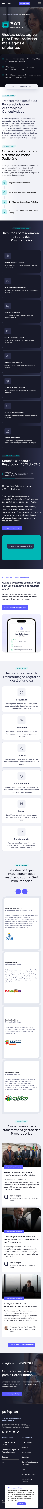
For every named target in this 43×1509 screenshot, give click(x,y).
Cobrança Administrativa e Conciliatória (10, 473)
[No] (36, 1488)
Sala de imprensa (28, 1474)
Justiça (15, 14)
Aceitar (21, 1504)
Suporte (25, 1447)
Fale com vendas (24, 3)
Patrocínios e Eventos (27, 1480)
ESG (23, 1469)
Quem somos (27, 1442)
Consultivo (30, 474)
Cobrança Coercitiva (21, 473)
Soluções (9, 14)
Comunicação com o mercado (30, 1463)
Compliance (26, 1452)
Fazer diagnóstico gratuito (15, 607)
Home (4, 14)
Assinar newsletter (12, 1394)
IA (3, 1462)
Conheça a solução (19, 87)
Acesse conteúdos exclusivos (21, 1345)
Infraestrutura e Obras (8, 1443)
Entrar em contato (11, 528)
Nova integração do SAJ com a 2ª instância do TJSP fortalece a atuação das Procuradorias (21, 1239)
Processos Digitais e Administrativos (10, 1451)
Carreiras (25, 1457)
